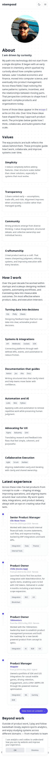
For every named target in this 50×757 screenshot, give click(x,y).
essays (42, 109)
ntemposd (9, 4)
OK (15, 750)
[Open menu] (45, 4)
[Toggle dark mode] (39, 4)
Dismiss (35, 750)
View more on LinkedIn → (34, 711)
